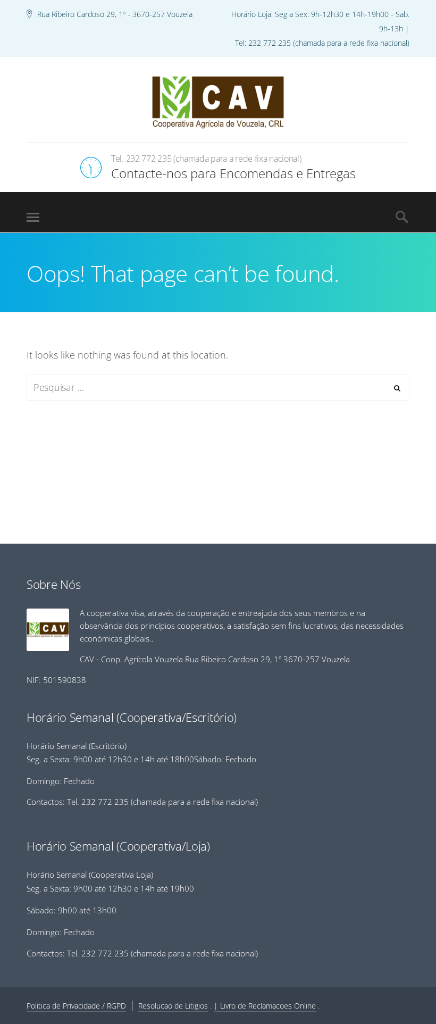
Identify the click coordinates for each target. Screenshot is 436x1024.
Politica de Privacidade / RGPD (76, 1006)
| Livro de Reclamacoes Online (265, 1006)
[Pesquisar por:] (218, 387)
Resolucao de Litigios (173, 1006)
